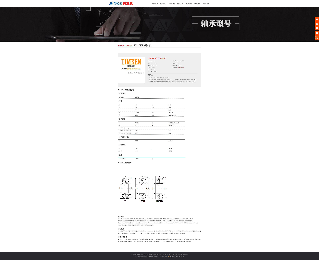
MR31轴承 (133, 241)
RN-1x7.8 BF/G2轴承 (192, 239)
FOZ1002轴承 (156, 239)
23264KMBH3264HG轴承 (154, 233)
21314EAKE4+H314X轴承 (179, 233)
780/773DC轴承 (131, 220)
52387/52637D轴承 (123, 225)
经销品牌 (172, 3)
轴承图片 (197, 3)
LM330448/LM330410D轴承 (155, 223)
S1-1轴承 (142, 239)
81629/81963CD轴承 (123, 220)
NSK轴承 (121, 45)
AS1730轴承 (177, 241)
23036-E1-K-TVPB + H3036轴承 (142, 233)
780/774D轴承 (144, 220)
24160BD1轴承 (192, 231)
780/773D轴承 (138, 220)
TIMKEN (129, 45)
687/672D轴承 (170, 218)
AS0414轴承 (138, 241)
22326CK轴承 (122, 233)
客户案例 (189, 3)
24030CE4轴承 (185, 231)
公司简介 (163, 3)
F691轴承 (179, 239)
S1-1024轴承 (127, 239)
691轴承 (170, 239)
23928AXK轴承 (128, 231)
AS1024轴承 (160, 241)
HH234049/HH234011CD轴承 (179, 218)
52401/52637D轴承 (155, 218)
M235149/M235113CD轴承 (123, 218)
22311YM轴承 (135, 231)
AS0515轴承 (144, 241)
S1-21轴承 (132, 239)
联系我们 (206, 3)
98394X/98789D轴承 (180, 220)
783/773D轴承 (159, 220)
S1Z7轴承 (146, 239)
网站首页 (155, 3)
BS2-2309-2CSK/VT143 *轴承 (166, 233)
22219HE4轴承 (121, 231)
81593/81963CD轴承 (144, 223)
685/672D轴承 (137, 225)
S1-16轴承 (137, 239)
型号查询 (180, 3)
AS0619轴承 (149, 241)
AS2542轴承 (188, 241)
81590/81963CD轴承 (135, 223)
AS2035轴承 (183, 241)
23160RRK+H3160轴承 (177, 231)
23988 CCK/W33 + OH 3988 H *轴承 (164, 231)
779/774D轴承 (171, 223)
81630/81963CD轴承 (151, 220)
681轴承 (161, 239)
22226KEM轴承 (181, 61)
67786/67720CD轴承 (134, 218)
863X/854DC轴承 (172, 220)
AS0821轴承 (155, 241)
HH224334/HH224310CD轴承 (147, 225)
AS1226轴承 (166, 241)
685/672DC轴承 (130, 225)
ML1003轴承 (166, 239)
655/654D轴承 (164, 223)
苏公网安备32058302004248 (177, 256)
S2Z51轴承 (150, 239)
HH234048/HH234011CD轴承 (145, 218)
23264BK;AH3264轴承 (130, 233)
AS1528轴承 (172, 241)
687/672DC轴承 (163, 218)
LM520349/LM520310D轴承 (125, 223)
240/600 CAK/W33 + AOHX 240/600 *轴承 (147, 231)
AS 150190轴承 (121, 239)
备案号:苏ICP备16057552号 (160, 256)
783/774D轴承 (166, 220)
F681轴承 (175, 239)
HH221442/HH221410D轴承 (180, 223)
